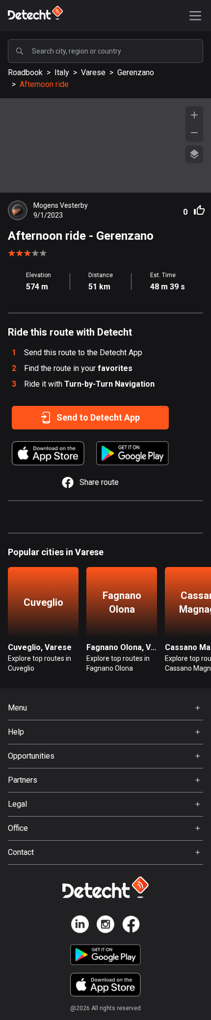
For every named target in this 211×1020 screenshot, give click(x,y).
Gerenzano (135, 72)
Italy (61, 72)
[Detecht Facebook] (131, 925)
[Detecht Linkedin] (80, 925)
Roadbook (25, 72)
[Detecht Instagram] (105, 925)
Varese (93, 72)
